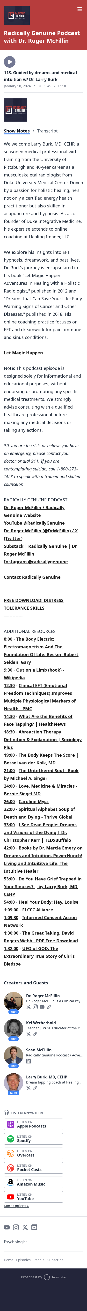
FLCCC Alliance (37, 910)
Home (8, 1260)
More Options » (16, 1205)
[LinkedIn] (28, 1061)
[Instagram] (35, 1006)
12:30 (9, 685)
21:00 (9, 770)
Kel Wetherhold (41, 1022)
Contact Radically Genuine (32, 577)
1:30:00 (11, 933)
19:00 (9, 755)
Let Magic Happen (23, 353)
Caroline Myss (34, 801)
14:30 (9, 716)
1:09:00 (11, 910)
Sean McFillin (39, 1050)
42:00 (9, 848)
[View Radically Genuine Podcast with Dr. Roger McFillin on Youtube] (7, 1227)
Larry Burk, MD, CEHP (46, 1077)
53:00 (9, 879)
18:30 (9, 732)
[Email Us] (34, 1227)
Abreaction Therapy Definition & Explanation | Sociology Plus (43, 739)
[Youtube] (42, 1006)
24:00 (9, 786)
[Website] (48, 1006)
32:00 (9, 809)
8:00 (8, 639)
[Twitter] (28, 1006)
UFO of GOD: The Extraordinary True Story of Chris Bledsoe (39, 956)
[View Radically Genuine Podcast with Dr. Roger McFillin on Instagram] (16, 1227)
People (39, 1260)
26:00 (9, 801)
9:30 (8, 670)
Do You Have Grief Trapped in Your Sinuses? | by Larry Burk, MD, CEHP (43, 886)
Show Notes (17, 131)
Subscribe (55, 1260)
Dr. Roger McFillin (43, 995)
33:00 (9, 825)
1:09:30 (11, 917)
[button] (9, 62)
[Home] (43, 15)
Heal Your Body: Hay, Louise (49, 902)
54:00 (9, 902)
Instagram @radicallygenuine (36, 561)
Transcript (47, 131)
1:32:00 (11, 948)
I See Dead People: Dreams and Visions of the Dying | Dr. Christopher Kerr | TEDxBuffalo (40, 832)
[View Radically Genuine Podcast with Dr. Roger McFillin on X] (25, 1227)
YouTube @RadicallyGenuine (34, 523)
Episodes (23, 1260)
